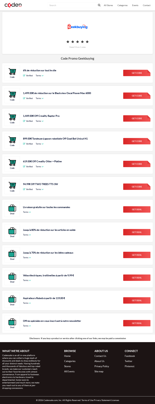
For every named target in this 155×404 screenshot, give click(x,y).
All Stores (108, 5)
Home (67, 356)
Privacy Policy (101, 366)
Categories (122, 5)
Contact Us (100, 356)
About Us (99, 361)
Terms (38, 76)
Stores (67, 366)
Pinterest (129, 366)
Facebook (130, 356)
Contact (146, 5)
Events (135, 5)
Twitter (128, 361)
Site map (98, 371)
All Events (69, 371)
